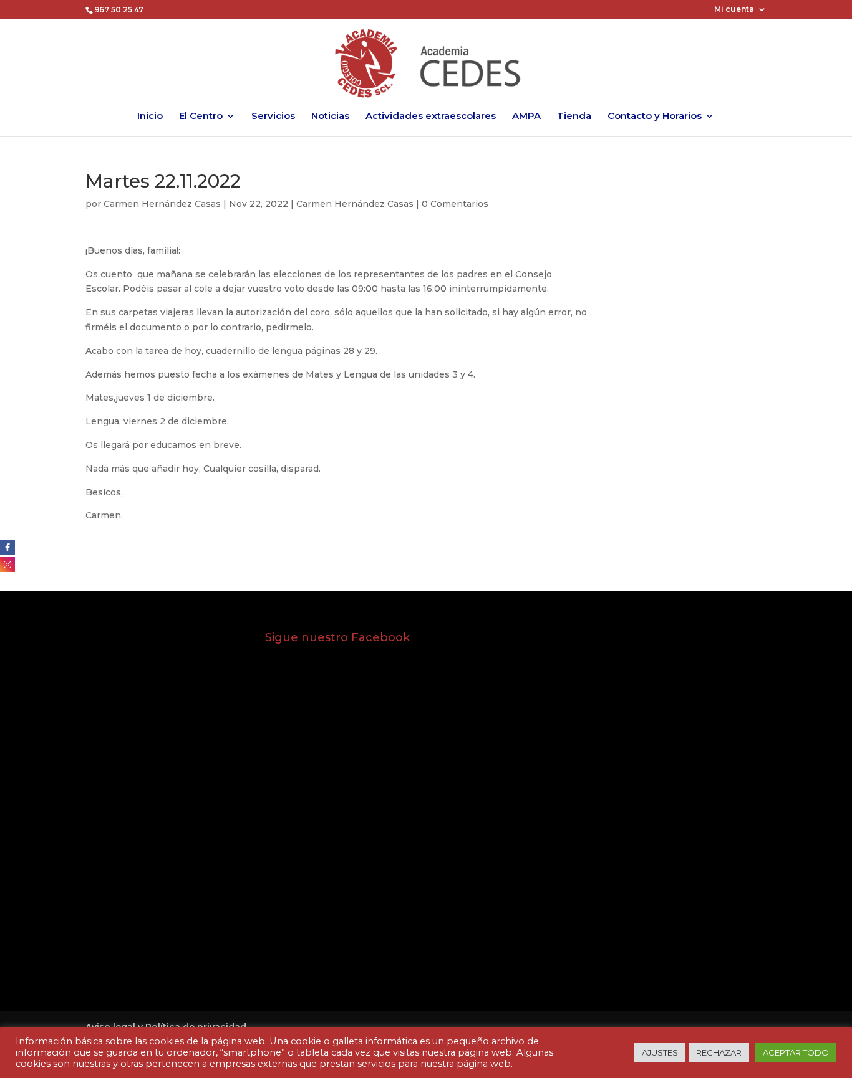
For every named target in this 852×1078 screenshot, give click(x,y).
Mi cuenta (734, 10)
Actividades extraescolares (430, 117)
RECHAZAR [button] (719, 1052)
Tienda (574, 117)
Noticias (330, 117)
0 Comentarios (455, 203)
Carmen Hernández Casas (162, 203)
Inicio (150, 117)
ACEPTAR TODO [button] (796, 1052)
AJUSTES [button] (660, 1052)
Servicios (273, 117)
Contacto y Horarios (655, 117)
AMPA (526, 117)
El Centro (201, 117)
